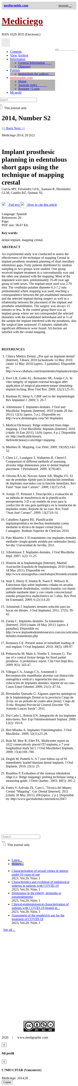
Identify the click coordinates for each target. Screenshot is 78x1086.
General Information (35, 63)
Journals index (32, 85)
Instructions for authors (36, 74)
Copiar (7, 1082)
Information (17, 59)
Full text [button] (14, 204)
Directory (24, 66)
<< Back (8, 128)
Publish (15, 70)
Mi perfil (15, 92)
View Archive (19, 55)
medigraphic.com (21, 77)
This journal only (18, 845)
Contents (16, 51)
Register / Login (29, 89)
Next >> (19, 128)
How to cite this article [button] (42, 204)
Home (22, 81)
